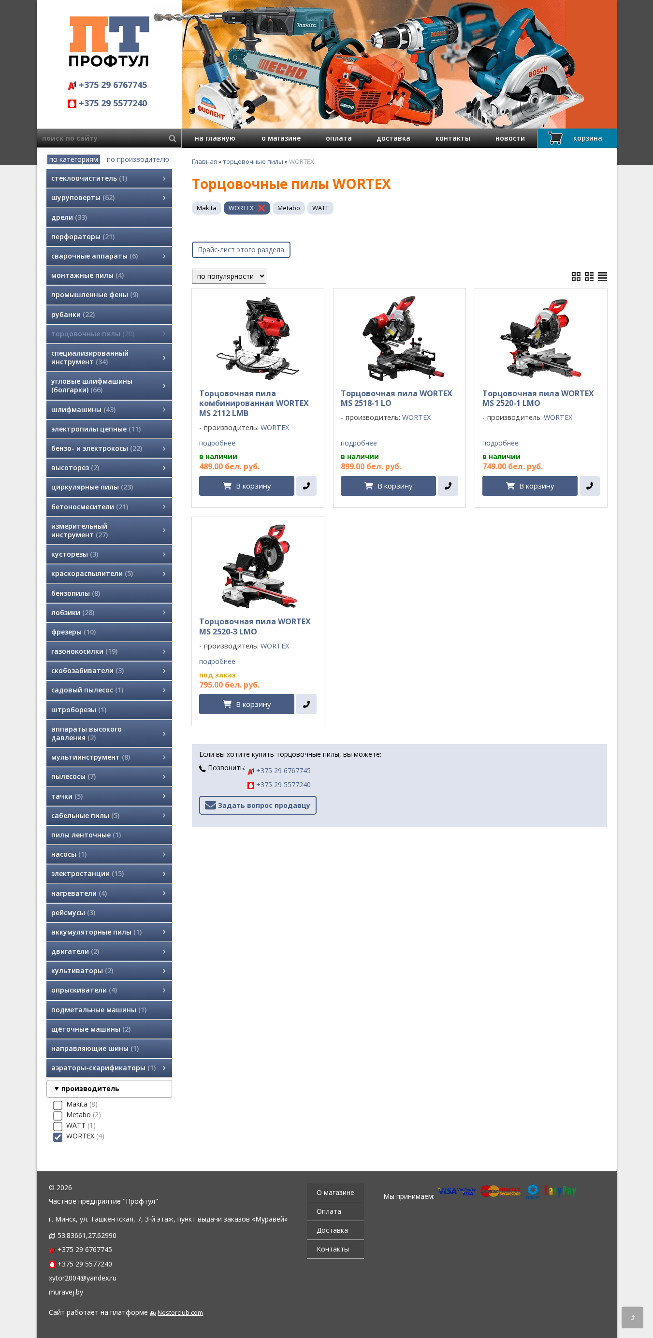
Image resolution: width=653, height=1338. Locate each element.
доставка (393, 138)
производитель (90, 1088)
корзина (587, 138)
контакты (452, 138)
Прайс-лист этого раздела (241, 249)
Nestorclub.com (180, 1313)
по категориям (73, 159)
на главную (215, 138)
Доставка (332, 1230)
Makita (207, 207)
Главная (204, 161)
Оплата (329, 1211)
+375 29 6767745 (111, 84)
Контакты (333, 1248)
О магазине (335, 1192)
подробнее (217, 443)
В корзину (253, 485)
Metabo (288, 207)
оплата (339, 138)
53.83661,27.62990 (87, 1235)
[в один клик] (306, 486)
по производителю (138, 159)
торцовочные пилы (253, 161)
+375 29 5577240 (111, 103)
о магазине (281, 138)
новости (510, 138)
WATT (320, 207)
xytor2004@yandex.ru (82, 1277)
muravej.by (66, 1291)
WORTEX (241, 207)
